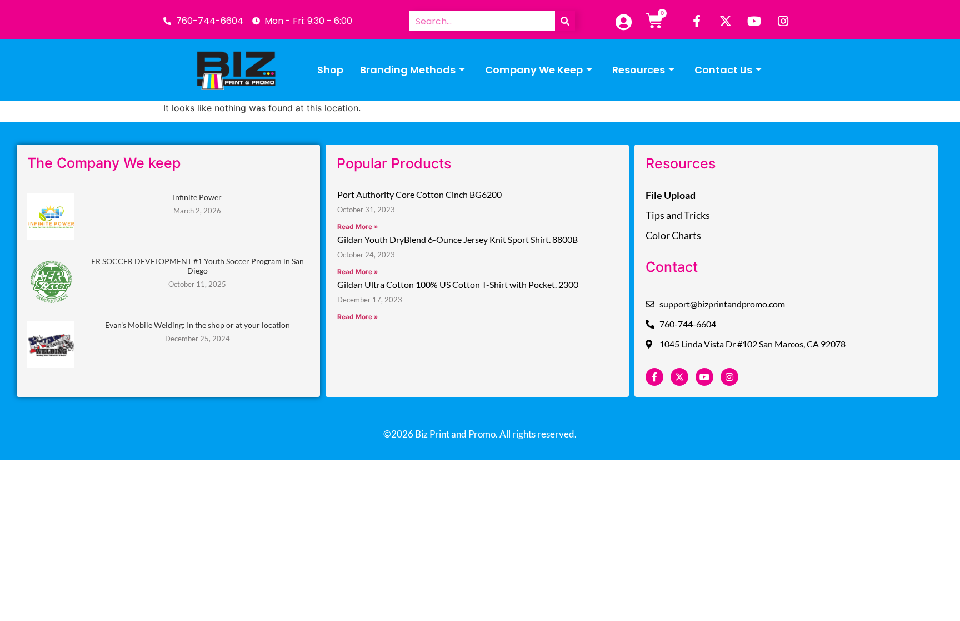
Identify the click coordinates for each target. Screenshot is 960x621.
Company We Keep (534, 70)
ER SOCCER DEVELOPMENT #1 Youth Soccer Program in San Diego (197, 265)
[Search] (565, 21)
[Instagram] (783, 21)
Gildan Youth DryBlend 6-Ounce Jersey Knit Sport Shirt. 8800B (457, 239)
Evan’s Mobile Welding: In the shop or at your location (197, 325)
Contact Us (723, 70)
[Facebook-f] (696, 21)
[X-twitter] (725, 21)
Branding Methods (408, 70)
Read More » (357, 226)
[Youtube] (754, 21)
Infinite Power (197, 197)
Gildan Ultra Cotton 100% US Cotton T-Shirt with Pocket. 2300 (457, 284)
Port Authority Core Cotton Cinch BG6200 (419, 194)
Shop (330, 70)
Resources (638, 70)
